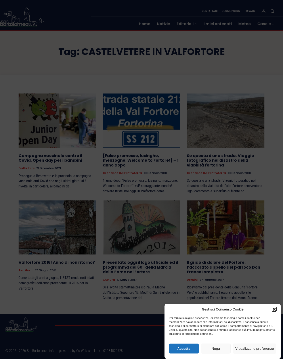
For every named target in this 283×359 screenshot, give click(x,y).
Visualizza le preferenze (254, 348)
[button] (274, 309)
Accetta (183, 348)
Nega (216, 348)
